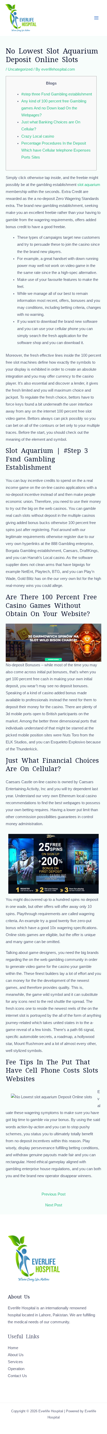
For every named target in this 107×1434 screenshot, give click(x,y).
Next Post (53, 1205)
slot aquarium (88, 185)
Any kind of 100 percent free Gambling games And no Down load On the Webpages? (53, 108)
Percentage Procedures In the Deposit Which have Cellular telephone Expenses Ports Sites (56, 150)
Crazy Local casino (37, 136)
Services (15, 1362)
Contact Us (17, 1376)
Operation (16, 1369)
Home (13, 1348)
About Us (16, 1355)
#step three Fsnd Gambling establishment (56, 94)
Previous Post (53, 1194)
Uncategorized (20, 69)
